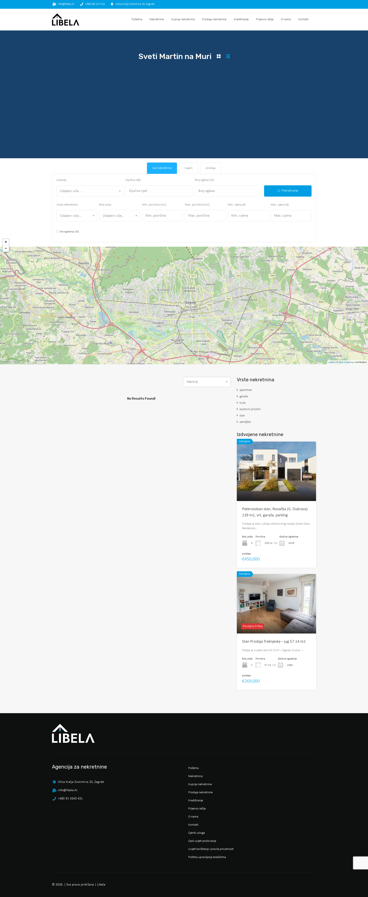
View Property (276, 489)
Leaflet (331, 362)
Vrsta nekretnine (67, 204)
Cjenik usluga (196, 833)
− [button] (6, 248)
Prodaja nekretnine (214, 19)
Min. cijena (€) (237, 204)
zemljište (245, 422)
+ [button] (6, 242)
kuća (243, 403)
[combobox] (90, 191)
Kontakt (303, 19)
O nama (286, 19)
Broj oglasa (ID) (204, 180)
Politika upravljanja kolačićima (207, 857)
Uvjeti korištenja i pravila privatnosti (211, 849)
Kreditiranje (241, 19)
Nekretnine (157, 19)
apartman (246, 390)
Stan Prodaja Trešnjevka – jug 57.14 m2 (274, 642)
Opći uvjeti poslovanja (202, 841)
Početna (137, 19)
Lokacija (61, 180)
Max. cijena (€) (280, 204)
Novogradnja (69, 231)
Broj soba (105, 204)
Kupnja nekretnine (183, 19)
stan (242, 415)
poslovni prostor (250, 409)
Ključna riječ (133, 180)
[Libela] (65, 19)
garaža (244, 396)
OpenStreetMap (346, 362)
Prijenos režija (264, 19)
